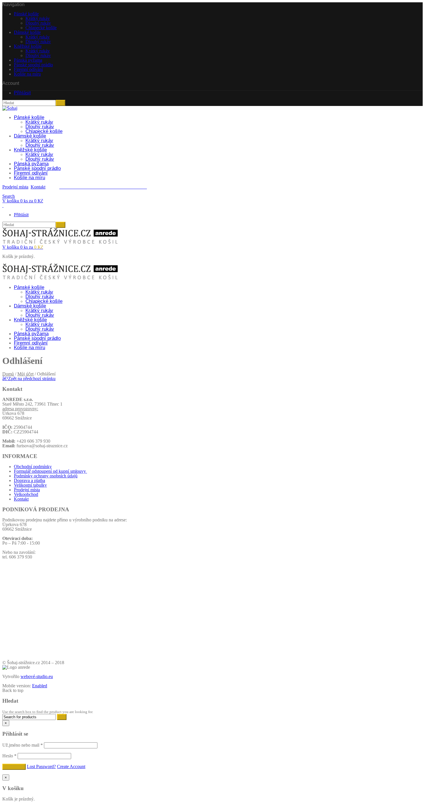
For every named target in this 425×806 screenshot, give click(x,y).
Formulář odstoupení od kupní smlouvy (50, 471)
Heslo (9, 755)
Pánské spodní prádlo (33, 64)
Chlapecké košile (41, 27)
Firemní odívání (28, 69)
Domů (8, 373)
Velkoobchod (26, 494)
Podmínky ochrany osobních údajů (45, 475)
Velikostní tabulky (30, 485)
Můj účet (25, 373)
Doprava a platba (29, 480)
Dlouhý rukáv (38, 23)
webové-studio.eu (37, 676)
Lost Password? (41, 766)
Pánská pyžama (28, 60)
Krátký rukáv (37, 18)
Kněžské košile (28, 46)
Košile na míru (27, 74)
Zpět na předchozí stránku (29, 378)
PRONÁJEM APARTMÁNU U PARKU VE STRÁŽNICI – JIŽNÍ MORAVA (212, 652)
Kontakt (38, 186)
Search (8, 196)
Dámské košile (27, 32)
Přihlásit (22, 92)
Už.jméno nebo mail (22, 745)
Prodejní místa (15, 186)
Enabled (39, 685)
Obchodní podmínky (33, 466)
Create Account (71, 766)
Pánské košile (26, 13)
